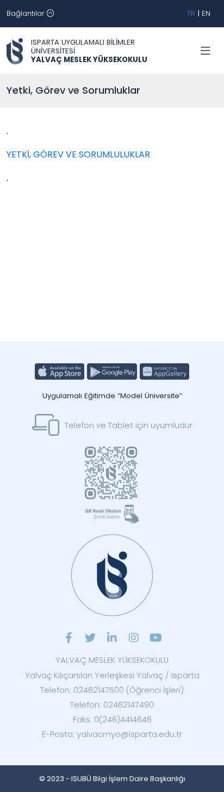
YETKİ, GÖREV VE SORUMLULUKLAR (78, 154)
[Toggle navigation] (205, 51)
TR (191, 13)
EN (206, 13)
